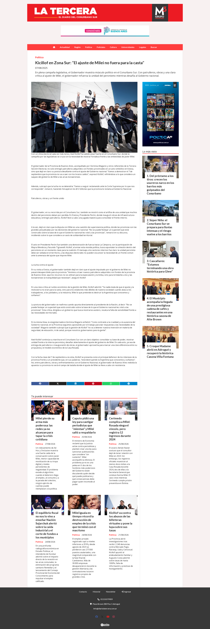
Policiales (101, 47)
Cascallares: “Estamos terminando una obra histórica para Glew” (160, 266)
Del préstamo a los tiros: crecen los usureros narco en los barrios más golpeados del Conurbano (160, 184)
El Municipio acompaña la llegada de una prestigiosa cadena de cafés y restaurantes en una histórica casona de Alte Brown (160, 309)
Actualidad (65, 47)
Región (77, 47)
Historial (96, 591)
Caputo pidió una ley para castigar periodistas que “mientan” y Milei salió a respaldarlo (84, 425)
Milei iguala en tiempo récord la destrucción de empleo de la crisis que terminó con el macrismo (84, 521)
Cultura (113, 47)
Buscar (154, 47)
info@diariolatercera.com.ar (105, 608)
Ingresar (127, 591)
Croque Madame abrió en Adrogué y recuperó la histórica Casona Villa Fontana (160, 351)
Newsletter (110, 591)
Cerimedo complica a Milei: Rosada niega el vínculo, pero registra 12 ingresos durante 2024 (120, 429)
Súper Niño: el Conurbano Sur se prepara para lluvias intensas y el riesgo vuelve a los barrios (159, 227)
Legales (142, 47)
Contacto (83, 591)
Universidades (127, 47)
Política (88, 47)
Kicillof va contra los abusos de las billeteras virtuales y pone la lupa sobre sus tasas (120, 521)
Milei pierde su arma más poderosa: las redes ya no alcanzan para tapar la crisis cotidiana (45, 429)
